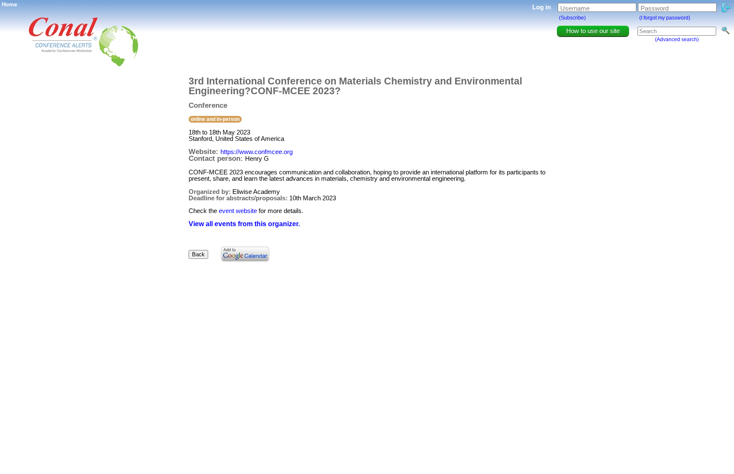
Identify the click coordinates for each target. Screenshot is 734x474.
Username (575, 8)
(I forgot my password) (664, 18)
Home (9, 4)
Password (655, 8)
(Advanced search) (677, 39)
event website (238, 210)
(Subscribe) (572, 18)
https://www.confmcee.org (256, 151)
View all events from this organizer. (244, 223)
